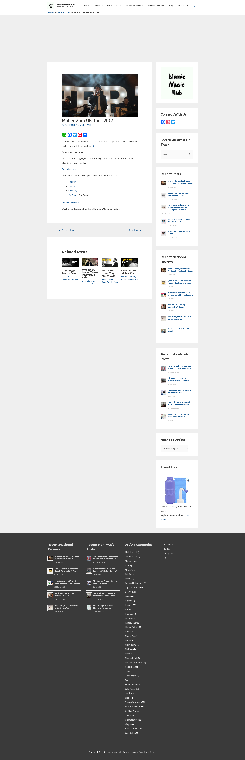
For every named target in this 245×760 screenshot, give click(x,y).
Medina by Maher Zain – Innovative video (89, 273)
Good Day (72, 190)
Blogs (171, 5)
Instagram (168, 553)
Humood (129, 609)
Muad (127, 653)
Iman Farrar (130, 618)
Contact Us (183, 5)
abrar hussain (131, 556)
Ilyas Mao (129, 614)
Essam (128, 596)
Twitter (167, 549)
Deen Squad (130, 591)
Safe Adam (130, 689)
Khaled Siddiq (131, 627)
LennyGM (129, 631)
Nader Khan (130, 666)
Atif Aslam (129, 574)
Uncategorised (132, 719)
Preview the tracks (70, 202)
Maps (127, 640)
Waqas (128, 724)
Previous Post (66, 229)
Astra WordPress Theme (145, 752)
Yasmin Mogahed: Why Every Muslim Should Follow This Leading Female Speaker (178, 207)
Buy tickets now (69, 169)
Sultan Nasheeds (133, 706)
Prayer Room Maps (134, 5)
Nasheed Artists (114, 5)
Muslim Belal (131, 658)
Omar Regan (130, 675)
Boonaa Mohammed (134, 583)
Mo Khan (129, 649)
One (94, 146)
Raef (127, 680)
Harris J (128, 605)
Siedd (128, 697)
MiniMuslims (131, 644)
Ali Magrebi (130, 569)
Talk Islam (129, 715)
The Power (73, 181)
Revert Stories (131, 684)
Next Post (135, 229)
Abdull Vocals (131, 552)
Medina (71, 186)
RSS (166, 557)
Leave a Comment (69, 277)
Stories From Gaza (133, 702)
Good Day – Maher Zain (128, 272)
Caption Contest (132, 587)
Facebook (168, 544)
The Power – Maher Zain (69, 272)
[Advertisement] (122, 34)
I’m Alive (72, 195)
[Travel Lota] (177, 488)
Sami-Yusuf (130, 693)
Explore (128, 600)
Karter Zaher (131, 622)
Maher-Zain (66, 280)
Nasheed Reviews (92, 5)
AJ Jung (128, 565)
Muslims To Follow (155, 5)
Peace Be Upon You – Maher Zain (108, 273)
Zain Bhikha (130, 733)
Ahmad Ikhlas (131, 561)
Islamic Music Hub (66, 4)
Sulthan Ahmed (132, 711)
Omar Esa (129, 671)
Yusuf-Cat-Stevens (133, 728)
